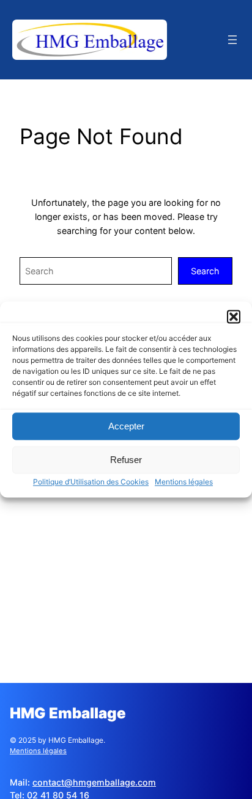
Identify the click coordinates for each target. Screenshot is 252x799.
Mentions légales (184, 481)
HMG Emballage (68, 713)
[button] (234, 316)
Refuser (126, 459)
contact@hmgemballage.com (94, 782)
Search (205, 271)
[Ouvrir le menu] (232, 39)
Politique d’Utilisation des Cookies (91, 481)
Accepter (126, 426)
